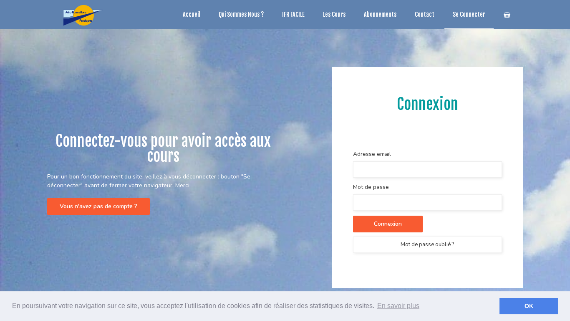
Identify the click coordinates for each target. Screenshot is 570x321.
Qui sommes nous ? (241, 14)
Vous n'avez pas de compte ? (98, 206)
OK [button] (529, 306)
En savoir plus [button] (398, 305)
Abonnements (380, 14)
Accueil (191, 14)
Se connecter (469, 14)
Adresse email (372, 154)
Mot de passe (371, 187)
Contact (424, 14)
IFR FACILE (293, 14)
